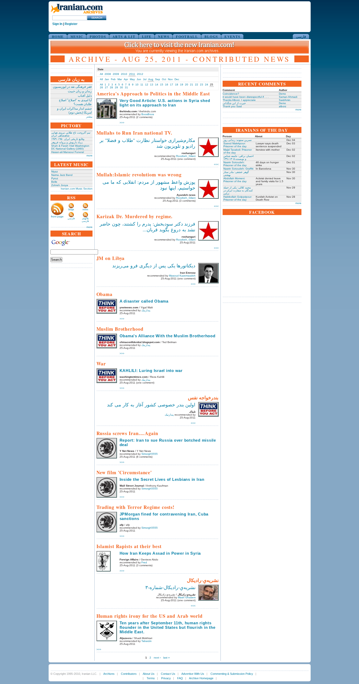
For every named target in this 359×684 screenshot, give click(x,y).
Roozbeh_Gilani (186, 156)
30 (121, 87)
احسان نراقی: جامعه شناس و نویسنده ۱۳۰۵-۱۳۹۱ (238, 157)
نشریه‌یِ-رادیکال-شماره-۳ (170, 587)
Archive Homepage (201, 678)
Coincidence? (231, 93)
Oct (164, 79)
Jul (144, 79)
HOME (58, 36)
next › (157, 657)
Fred (144, 562)
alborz (282, 106)
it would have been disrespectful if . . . (246, 96)
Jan (107, 79)
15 (161, 84)
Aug (150, 79)
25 (211, 84)
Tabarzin (146, 641)
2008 (108, 74)
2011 (132, 74)
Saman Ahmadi (288, 96)
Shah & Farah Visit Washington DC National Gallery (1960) (70, 147)
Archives (109, 673)
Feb (113, 79)
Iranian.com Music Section (77, 188)
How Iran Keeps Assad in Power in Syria (160, 553)
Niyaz (54, 171)
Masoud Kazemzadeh (182, 275)
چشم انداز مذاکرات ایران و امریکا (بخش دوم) (74, 110)
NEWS (163, 36)
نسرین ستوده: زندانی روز (237, 140)
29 (116, 87)
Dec (177, 79)
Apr (126, 79)
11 (141, 84)
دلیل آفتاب (85, 96)
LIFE (146, 36)
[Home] (76, 13)
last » (166, 657)
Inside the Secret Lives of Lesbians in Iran (162, 479)
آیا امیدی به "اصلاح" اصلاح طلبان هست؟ (75, 102)
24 (206, 84)
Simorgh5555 (149, 453)
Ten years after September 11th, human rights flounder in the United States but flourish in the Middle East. (168, 627)
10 (137, 84)
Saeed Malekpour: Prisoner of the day (235, 145)
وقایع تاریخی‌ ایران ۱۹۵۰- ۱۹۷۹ (67, 138)
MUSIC (76, 36)
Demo (282, 93)
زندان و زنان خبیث (80, 91)
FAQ (180, 678)
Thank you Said (232, 106)
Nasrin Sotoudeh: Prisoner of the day (235, 164)
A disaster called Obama (144, 301)
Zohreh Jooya (59, 185)
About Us (149, 673)
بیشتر (89, 116)
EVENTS (232, 36)
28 (111, 87)
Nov (170, 79)
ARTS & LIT (123, 36)
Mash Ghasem (187, 597)
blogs (71, 209)
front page (57, 216)
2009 (116, 74)
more (89, 155)
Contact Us (168, 673)
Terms (151, 678)
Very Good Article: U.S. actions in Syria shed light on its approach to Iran (165, 102)
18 (176, 84)
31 (126, 87)
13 (151, 84)
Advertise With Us (192, 673)
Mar (119, 79)
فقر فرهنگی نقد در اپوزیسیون (72, 87)
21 (191, 84)
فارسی (301, 36)
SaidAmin (284, 100)
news (85, 209)
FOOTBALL (187, 36)
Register (71, 24)
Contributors (129, 673)
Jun (139, 79)
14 (156, 84)
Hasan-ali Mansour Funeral (67, 152)
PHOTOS (98, 36)
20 (186, 84)
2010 (124, 74)
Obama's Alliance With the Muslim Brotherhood (168, 336)
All (101, 74)
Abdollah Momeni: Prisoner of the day (235, 180)
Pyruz (54, 178)
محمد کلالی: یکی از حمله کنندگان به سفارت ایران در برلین (238, 190)
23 (201, 84)
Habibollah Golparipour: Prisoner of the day (237, 198)
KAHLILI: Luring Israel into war (151, 370)
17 (171, 84)
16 (166, 84)
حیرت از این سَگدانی (234, 103)
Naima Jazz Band (62, 174)
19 (181, 84)
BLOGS (211, 36)
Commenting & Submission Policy (232, 673)
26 (101, 87)
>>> (122, 122)
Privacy (166, 678)
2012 (140, 74)
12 (146, 84)
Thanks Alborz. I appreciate (239, 100)
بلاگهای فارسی (85, 219)
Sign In (57, 24)
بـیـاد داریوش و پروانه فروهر (67, 142)
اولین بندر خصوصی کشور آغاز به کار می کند (151, 404)
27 (106, 87)
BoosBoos (147, 114)
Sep (157, 79)
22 (196, 84)
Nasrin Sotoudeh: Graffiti (238, 168)
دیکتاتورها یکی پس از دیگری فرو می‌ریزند (153, 265)
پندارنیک (145, 310)
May (132, 79)
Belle (54, 181)
